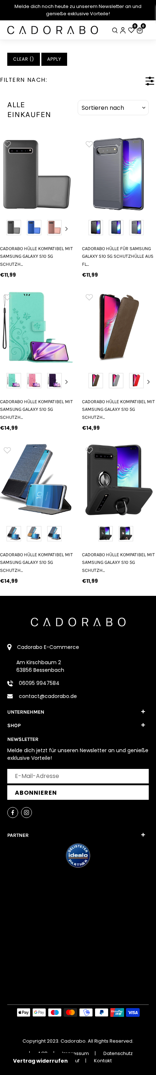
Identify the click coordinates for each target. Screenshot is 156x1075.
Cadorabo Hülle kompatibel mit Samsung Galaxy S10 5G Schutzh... (36, 256)
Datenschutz (118, 1053)
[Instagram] (26, 812)
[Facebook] (12, 812)
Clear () (23, 59)
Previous (7, 228)
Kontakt (103, 1060)
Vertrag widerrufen (40, 1060)
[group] (37, 174)
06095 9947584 (39, 683)
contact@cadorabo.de (48, 696)
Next (66, 228)
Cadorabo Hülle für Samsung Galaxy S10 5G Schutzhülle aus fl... (117, 256)
